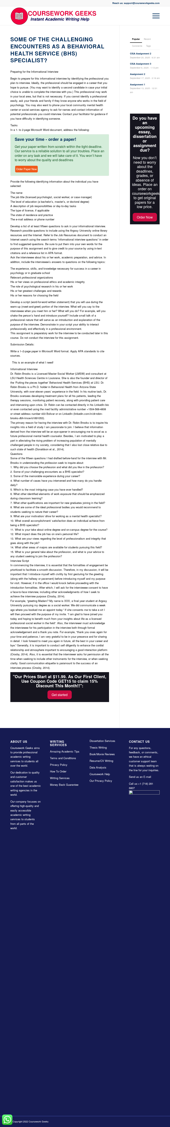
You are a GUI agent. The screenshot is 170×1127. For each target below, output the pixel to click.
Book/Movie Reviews (102, 754)
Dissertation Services (102, 741)
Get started (60, 694)
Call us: (133, 784)
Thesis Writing (98, 747)
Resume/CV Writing (101, 761)
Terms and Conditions (63, 758)
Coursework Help (100, 774)
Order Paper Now (26, 169)
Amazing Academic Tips (64, 751)
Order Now (145, 217)
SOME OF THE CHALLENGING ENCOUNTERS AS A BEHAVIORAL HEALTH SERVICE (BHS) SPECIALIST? (57, 49)
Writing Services (60, 778)
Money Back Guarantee (64, 785)
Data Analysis (98, 767)
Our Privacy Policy (101, 781)
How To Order (58, 771)
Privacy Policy (58, 765)
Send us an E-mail (140, 777)
